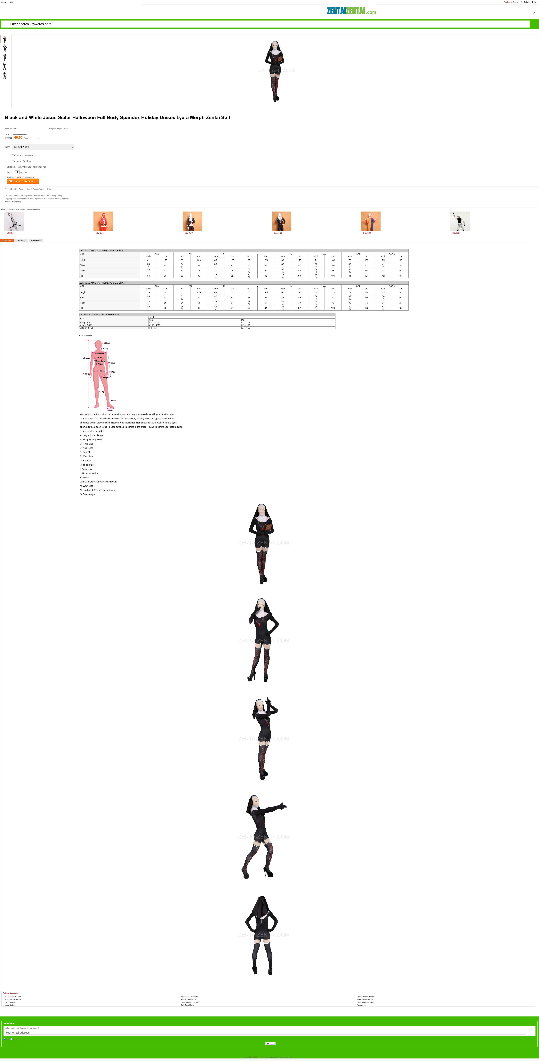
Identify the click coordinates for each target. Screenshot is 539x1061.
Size (7, 147)
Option (27, 161)
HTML (7, 1039)
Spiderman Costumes (189, 996)
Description (7, 240)
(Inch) (23, 155)
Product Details (11, 189)
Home (3, 2)
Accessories (361, 1005)
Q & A (49, 189)
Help (534, 2)
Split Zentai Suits (187, 1005)
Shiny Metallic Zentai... (13, 999)
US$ (11, 2)
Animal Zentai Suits (188, 999)
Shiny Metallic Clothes (365, 1002)
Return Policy (36, 240)
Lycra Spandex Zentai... (366, 996)
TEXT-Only (16, 1039)
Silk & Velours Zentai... (365, 999)
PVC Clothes (10, 1002)
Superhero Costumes (13, 996)
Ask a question (24, 189)
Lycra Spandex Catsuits (190, 1002)
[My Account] (516, 12)
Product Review (39, 189)
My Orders (525, 2)
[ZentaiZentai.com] (352, 15)
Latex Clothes (10, 1005)
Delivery (21, 240)
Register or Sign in (511, 2)
